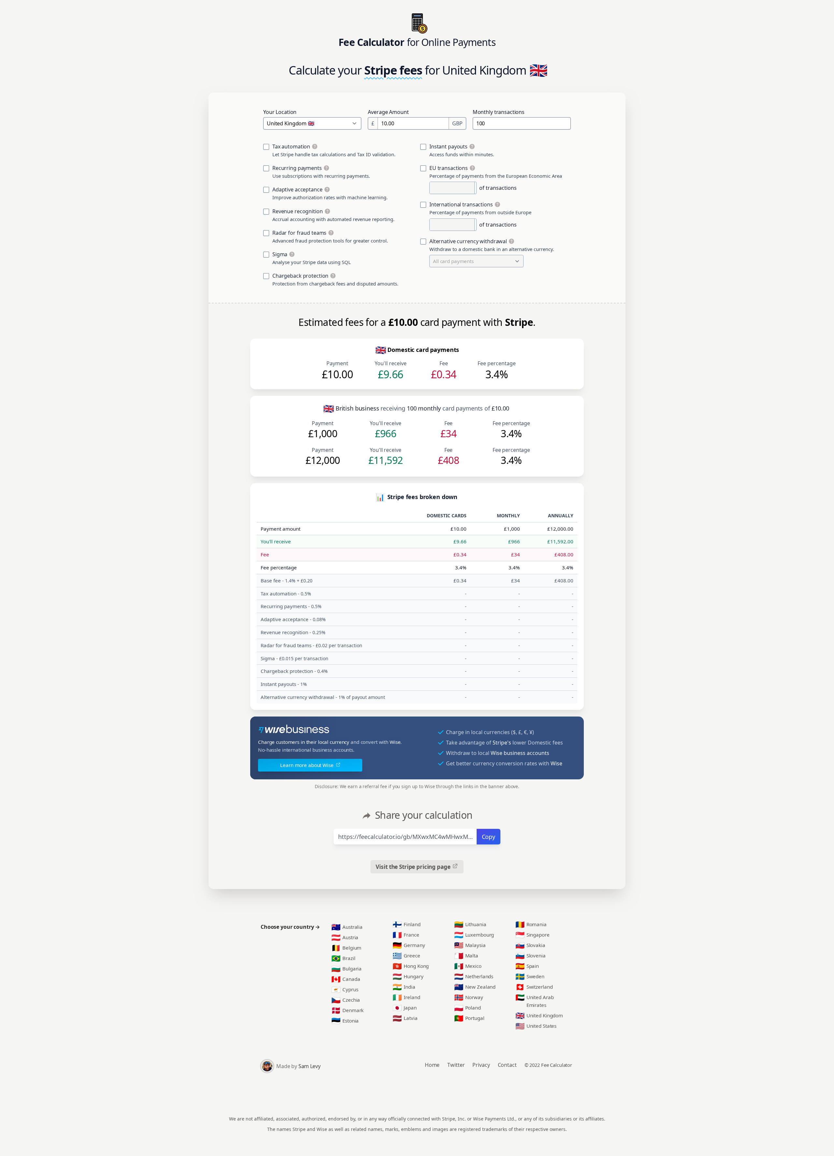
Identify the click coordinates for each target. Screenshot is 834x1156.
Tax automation (291, 146)
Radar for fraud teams (299, 232)
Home (432, 1064)
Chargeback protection (300, 275)
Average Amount (388, 112)
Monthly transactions (499, 112)
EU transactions (448, 168)
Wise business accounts (520, 753)
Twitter (456, 1064)
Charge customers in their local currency (303, 742)
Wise (395, 742)
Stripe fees (393, 70)
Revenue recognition (297, 211)
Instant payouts (448, 146)
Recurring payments (297, 168)
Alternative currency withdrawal (468, 241)
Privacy (481, 1064)
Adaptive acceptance (297, 189)
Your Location (279, 112)
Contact (507, 1064)
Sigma (279, 254)
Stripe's (502, 742)
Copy (488, 837)
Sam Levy (309, 1066)
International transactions (461, 204)
